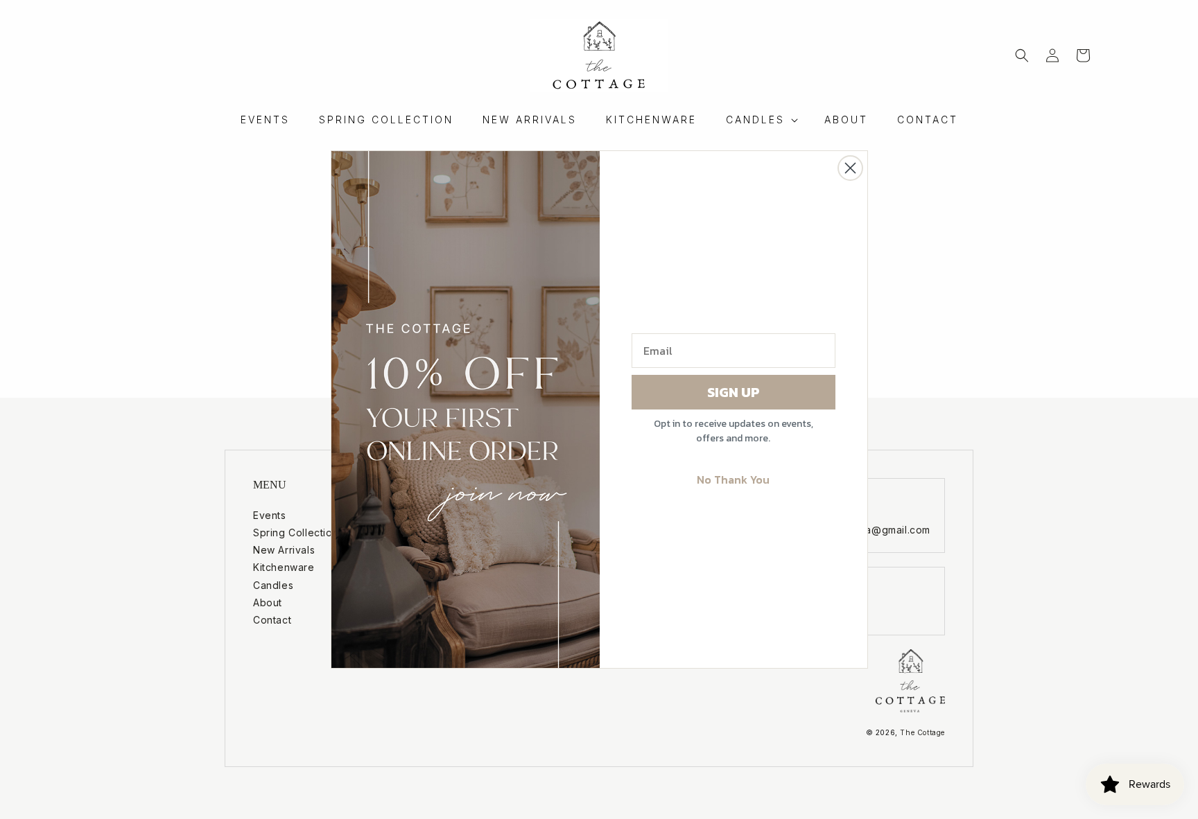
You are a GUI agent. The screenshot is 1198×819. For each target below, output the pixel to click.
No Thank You (733, 479)
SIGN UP (733, 392)
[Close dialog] (850, 168)
